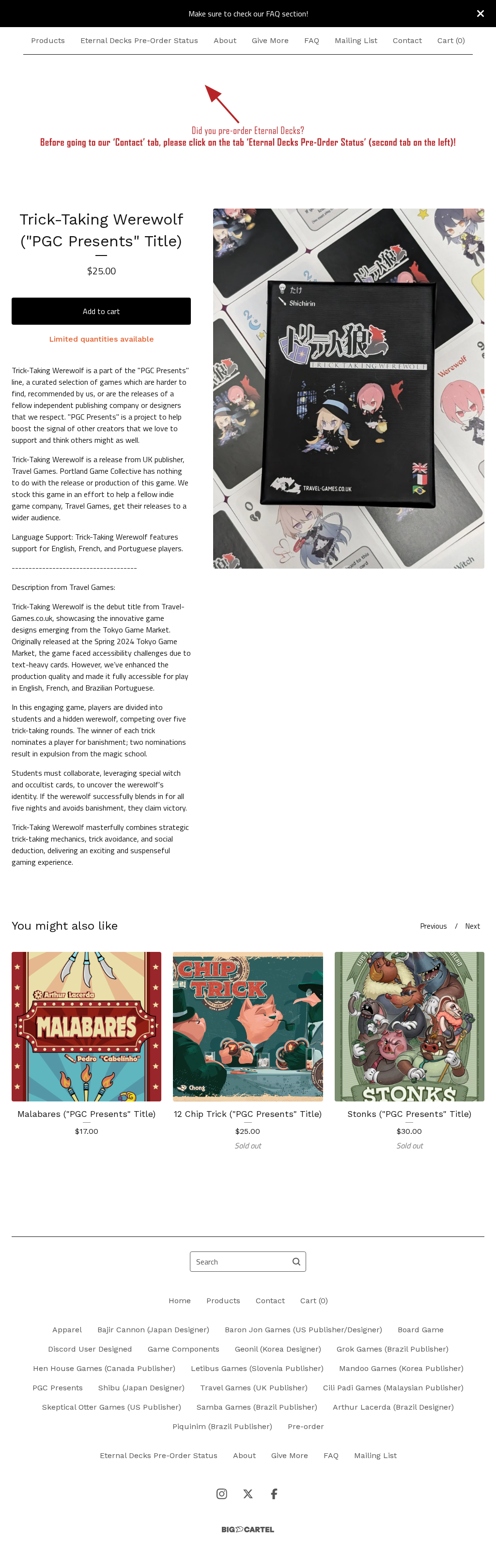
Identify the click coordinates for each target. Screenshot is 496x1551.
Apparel (67, 1329)
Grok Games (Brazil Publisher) (393, 1349)
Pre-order (306, 1426)
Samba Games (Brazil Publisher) (257, 1407)
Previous (433, 926)
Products (48, 40)
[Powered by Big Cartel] (248, 1529)
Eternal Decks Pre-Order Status (139, 40)
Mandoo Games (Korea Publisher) (401, 1368)
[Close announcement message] (480, 13)
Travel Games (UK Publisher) (254, 1387)
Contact (407, 40)
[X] (248, 1494)
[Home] (248, 116)
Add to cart (101, 311)
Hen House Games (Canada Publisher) (104, 1368)
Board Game (421, 1329)
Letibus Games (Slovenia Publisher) (257, 1368)
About (225, 40)
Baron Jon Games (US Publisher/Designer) (303, 1329)
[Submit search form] (296, 1261)
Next (472, 926)
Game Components (183, 1349)
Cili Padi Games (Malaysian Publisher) (393, 1387)
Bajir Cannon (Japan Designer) (153, 1329)
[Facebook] (274, 1494)
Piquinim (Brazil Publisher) (222, 1426)
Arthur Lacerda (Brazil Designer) (393, 1407)
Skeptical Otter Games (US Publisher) (111, 1407)
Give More (270, 40)
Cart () (451, 40)
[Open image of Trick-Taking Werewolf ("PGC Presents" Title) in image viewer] (348, 389)
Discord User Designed (90, 1349)
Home (180, 1300)
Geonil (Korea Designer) (278, 1349)
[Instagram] (222, 1494)
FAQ (311, 40)
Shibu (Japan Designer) (141, 1387)
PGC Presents (57, 1387)
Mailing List (356, 40)
